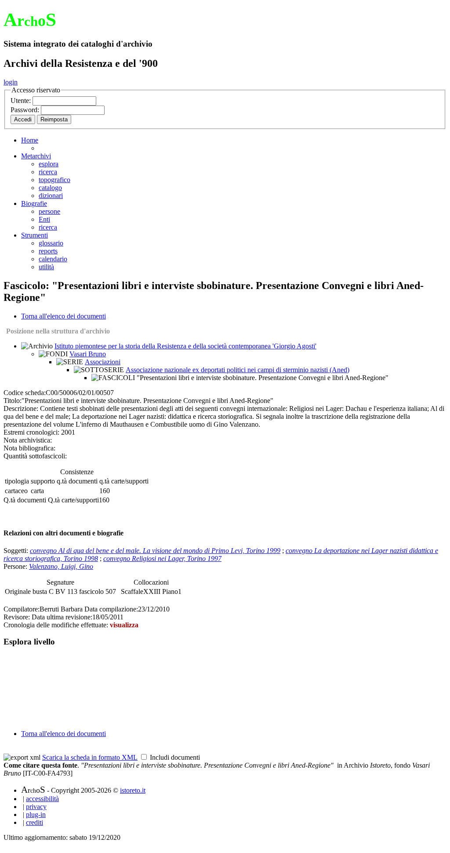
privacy (36, 806)
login (11, 82)
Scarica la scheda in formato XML (90, 757)
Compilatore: (22, 609)
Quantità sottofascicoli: (35, 456)
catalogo (50, 187)
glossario (51, 243)
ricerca (48, 172)
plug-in (36, 814)
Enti (44, 219)
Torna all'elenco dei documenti (63, 316)
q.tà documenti (77, 481)
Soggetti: (17, 550)
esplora (48, 164)
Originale (19, 591)
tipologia (17, 481)
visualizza (124, 625)
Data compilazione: (111, 609)
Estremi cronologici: (31, 432)
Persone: (16, 566)
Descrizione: (21, 408)
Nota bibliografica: (29, 448)
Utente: (22, 100)
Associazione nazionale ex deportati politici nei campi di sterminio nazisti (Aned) (237, 369)
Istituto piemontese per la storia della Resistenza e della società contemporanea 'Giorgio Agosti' (185, 346)
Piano (170, 591)
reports (48, 251)
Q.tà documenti (25, 500)
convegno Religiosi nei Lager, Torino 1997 (162, 558)
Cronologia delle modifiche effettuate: (57, 625)
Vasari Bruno (87, 354)
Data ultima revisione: (62, 617)
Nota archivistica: (28, 440)
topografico (54, 179)
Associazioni (102, 362)
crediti (34, 822)
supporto (43, 481)
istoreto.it (132, 790)
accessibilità (42, 798)
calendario (53, 259)
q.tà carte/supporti (124, 481)
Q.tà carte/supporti (73, 500)
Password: (26, 109)
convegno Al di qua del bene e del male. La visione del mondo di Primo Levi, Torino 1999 (155, 550)
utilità (46, 267)
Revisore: (17, 617)
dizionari (51, 195)
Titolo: (13, 400)
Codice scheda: (25, 392)
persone (49, 211)
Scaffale (132, 591)
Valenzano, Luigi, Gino (61, 566)
